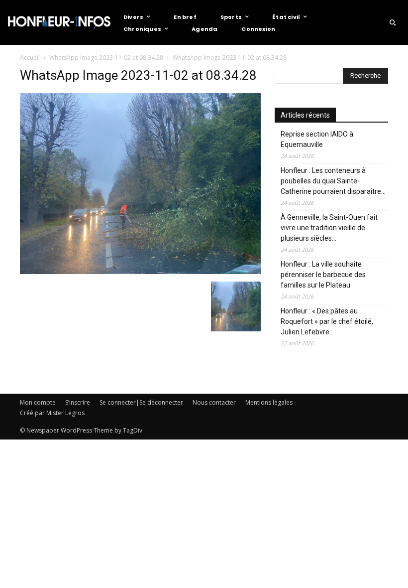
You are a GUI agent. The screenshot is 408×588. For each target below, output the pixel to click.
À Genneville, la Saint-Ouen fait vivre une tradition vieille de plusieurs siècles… (329, 227)
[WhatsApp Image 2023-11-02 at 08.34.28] (140, 271)
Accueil (30, 57)
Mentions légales (269, 402)
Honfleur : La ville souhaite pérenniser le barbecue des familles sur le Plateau (323, 274)
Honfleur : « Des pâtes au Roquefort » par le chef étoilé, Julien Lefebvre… (327, 321)
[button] (392, 22)
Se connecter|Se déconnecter (141, 402)
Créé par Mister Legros (52, 413)
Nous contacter (214, 402)
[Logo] (59, 22)
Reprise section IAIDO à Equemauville (317, 139)
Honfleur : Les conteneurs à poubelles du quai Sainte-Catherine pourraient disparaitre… (333, 180)
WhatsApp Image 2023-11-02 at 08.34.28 (106, 57)
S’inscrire (77, 402)
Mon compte (38, 402)
